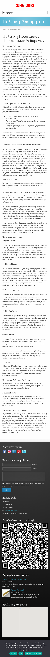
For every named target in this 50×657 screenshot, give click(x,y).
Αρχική (4, 29)
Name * (34, 464)
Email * (34, 469)
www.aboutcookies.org (17, 358)
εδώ (29, 225)
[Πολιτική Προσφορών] (6, 593)
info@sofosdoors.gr (39, 168)
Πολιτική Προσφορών (18, 590)
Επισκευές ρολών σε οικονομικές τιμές (14, 579)
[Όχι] (47, 648)
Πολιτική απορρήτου (33, 653)
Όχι (21, 653)
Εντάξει (13, 653)
